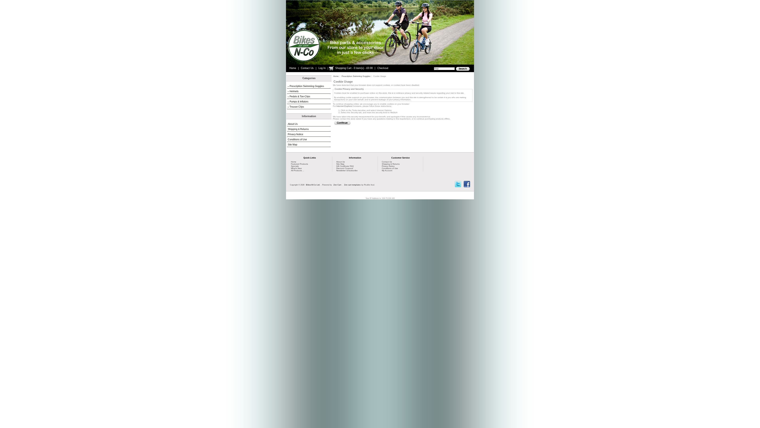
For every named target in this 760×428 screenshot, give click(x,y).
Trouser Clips (297, 106)
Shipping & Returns (298, 129)
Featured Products (299, 164)
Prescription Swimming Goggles (356, 76)
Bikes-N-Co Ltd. (313, 185)
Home (292, 68)
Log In (322, 68)
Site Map (292, 144)
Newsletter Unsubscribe (347, 170)
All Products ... (297, 170)
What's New (296, 168)
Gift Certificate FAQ (345, 166)
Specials (295, 166)
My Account (387, 170)
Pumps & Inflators (299, 101)
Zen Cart (337, 185)
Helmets (294, 91)
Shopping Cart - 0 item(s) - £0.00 (354, 68)
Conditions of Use (297, 139)
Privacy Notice (295, 134)
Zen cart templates (352, 185)
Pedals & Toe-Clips (300, 96)
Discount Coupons (344, 168)
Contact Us (307, 68)
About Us (293, 124)
